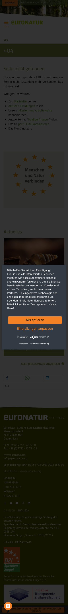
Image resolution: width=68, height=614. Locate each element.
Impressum (23, 343)
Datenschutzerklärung (39, 343)
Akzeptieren (35, 320)
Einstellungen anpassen (35, 328)
